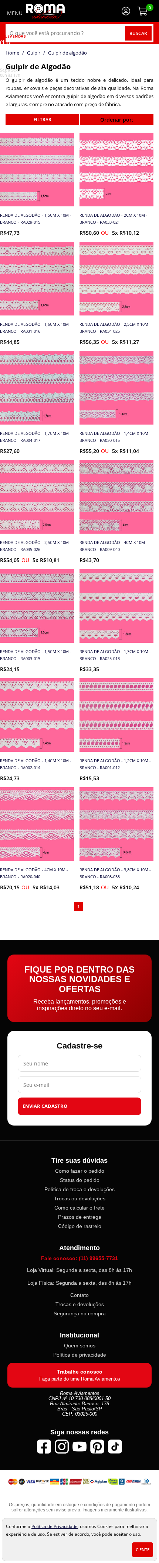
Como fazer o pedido (79, 1171)
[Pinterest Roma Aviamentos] (97, 1447)
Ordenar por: (116, 119)
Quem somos (79, 1346)
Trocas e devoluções (79, 1304)
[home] (45, 11)
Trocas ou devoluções (79, 1198)
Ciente (142, 1549)
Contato (79, 1295)
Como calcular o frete (79, 1208)
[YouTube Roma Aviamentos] (79, 1447)
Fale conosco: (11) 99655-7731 (79, 1258)
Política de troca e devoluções (79, 1189)
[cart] (142, 11)
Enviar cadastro (45, 1106)
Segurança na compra (80, 1313)
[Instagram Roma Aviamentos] (62, 1447)
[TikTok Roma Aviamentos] (115, 1447)
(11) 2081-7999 (10, 53)
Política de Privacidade (54, 1526)
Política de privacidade (79, 1355)
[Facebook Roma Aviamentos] (44, 1447)
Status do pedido (79, 1180)
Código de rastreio (79, 1226)
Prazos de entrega (79, 1217)
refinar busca (42, 119)
